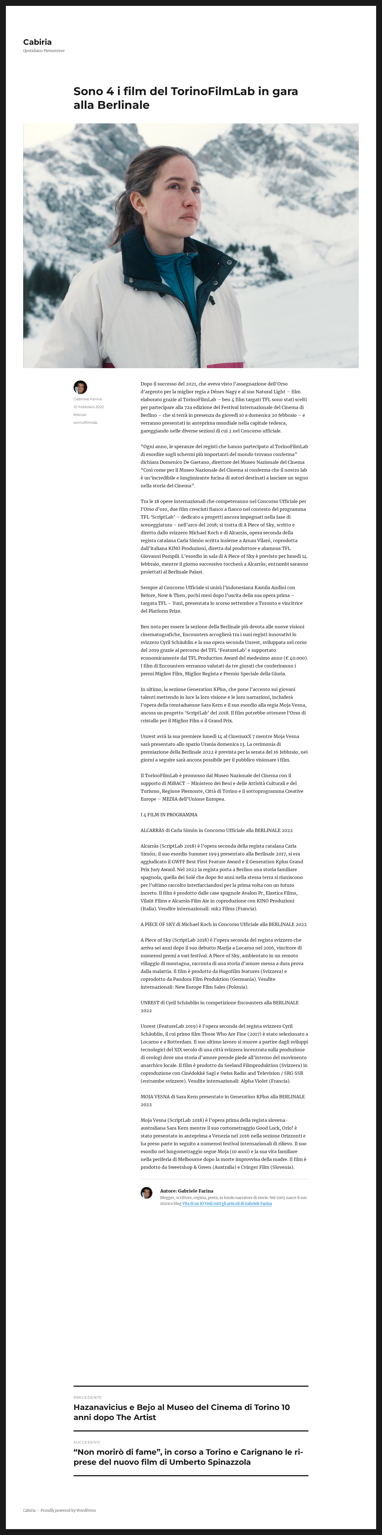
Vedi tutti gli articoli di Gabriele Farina (238, 1203)
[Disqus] (191, 1308)
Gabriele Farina (88, 399)
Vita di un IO (193, 1203)
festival (80, 414)
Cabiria (37, 42)
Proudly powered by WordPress (68, 1510)
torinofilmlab (86, 422)
